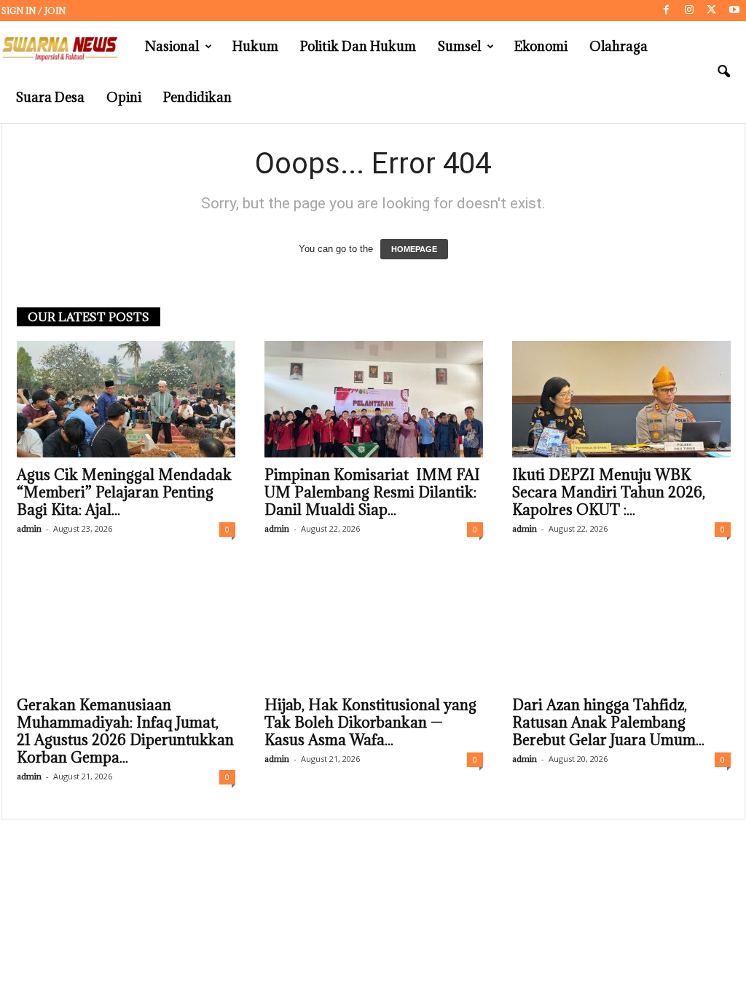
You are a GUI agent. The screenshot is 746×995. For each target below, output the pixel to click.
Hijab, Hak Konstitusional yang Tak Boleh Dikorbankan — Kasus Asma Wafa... (370, 723)
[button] (723, 72)
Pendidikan (197, 97)
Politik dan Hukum (358, 46)
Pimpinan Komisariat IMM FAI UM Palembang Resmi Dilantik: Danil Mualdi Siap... (372, 492)
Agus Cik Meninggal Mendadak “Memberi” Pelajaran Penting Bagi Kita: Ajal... (124, 492)
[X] (712, 10)
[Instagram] (689, 10)
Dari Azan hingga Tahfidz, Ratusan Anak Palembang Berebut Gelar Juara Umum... (608, 723)
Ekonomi (541, 46)
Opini (123, 97)
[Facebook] (666, 10)
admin (29, 528)
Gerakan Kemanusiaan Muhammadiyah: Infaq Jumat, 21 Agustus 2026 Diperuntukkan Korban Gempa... (125, 731)
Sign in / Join (33, 10)
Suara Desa (50, 97)
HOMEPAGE (414, 249)
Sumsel (459, 46)
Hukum (255, 46)
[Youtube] (734, 10)
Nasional (172, 46)
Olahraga (618, 46)
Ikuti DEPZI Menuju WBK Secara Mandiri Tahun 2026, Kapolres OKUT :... (608, 492)
